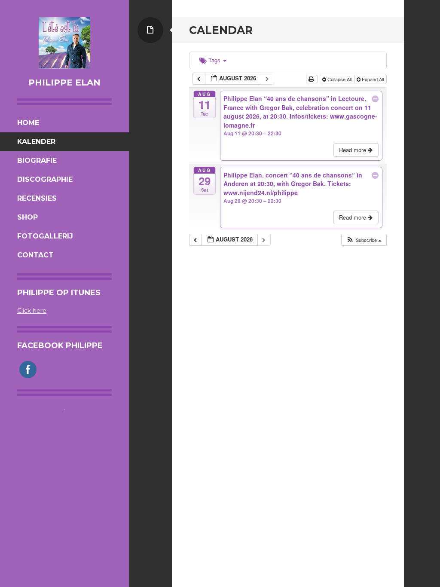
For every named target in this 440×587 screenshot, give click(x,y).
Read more (353, 150)
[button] (364, 240)
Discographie (45, 179)
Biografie (37, 160)
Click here (31, 311)
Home (28, 123)
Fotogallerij (45, 236)
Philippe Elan (64, 82)
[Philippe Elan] (64, 43)
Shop (27, 217)
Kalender (36, 142)
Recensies (37, 198)
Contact (35, 255)
